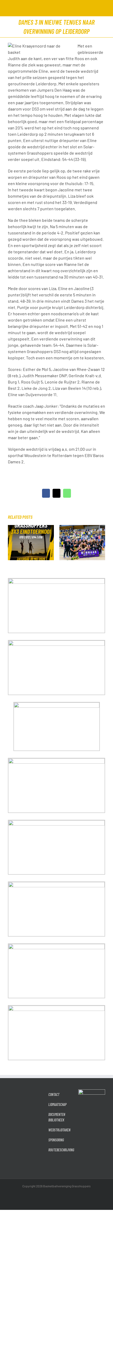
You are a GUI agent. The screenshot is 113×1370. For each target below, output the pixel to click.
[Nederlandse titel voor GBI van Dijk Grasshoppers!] (82, 527)
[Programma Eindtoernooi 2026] (31, 527)
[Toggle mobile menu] (103, 8)
